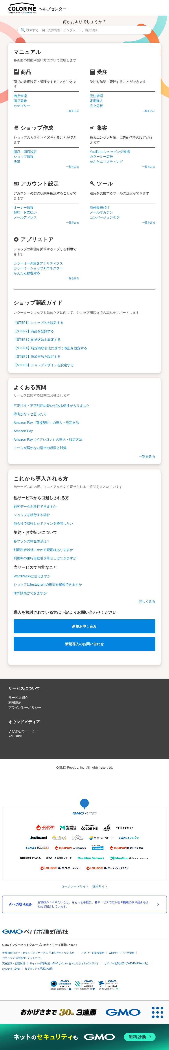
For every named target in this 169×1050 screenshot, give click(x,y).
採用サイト (100, 886)
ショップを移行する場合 (32, 515)
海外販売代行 (100, 207)
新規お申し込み (84, 626)
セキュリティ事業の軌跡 (39, 968)
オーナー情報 (23, 207)
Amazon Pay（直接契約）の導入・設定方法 (46, 422)
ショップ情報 (23, 156)
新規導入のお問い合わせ (84, 644)
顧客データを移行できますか (35, 506)
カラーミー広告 (101, 156)
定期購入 (96, 101)
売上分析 (96, 106)
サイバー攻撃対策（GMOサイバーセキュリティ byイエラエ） (64, 963)
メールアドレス (25, 217)
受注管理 (96, 96)
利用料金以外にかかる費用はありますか (43, 550)
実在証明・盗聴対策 (13, 963)
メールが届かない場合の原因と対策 (40, 448)
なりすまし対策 (11, 968)
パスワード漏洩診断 (92, 952)
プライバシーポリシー (24, 707)
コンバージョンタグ (104, 217)
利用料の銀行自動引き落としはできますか (45, 558)
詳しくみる (147, 601)
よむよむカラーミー (23, 731)
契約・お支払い (25, 212)
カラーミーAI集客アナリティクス (38, 263)
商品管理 (20, 96)
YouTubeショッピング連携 (110, 152)
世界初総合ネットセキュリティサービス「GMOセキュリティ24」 (39, 952)
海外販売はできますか (30, 593)
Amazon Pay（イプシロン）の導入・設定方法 (48, 439)
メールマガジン (101, 212)
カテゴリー (22, 106)
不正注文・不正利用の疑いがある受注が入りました (52, 406)
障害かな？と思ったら (30, 414)
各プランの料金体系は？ (32, 541)
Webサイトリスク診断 (121, 952)
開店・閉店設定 (25, 152)
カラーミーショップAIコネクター (38, 268)
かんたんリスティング (106, 161)
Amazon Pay (23, 431)
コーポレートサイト (75, 886)
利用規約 (15, 702)
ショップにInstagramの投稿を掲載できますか (48, 584)
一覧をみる (72, 110)
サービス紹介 (18, 697)
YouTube (15, 736)
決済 (17, 161)
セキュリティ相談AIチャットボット (22, 957)
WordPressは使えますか (32, 576)
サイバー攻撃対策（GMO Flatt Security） (127, 963)
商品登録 (20, 101)
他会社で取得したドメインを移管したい (43, 523)
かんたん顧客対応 (27, 273)
